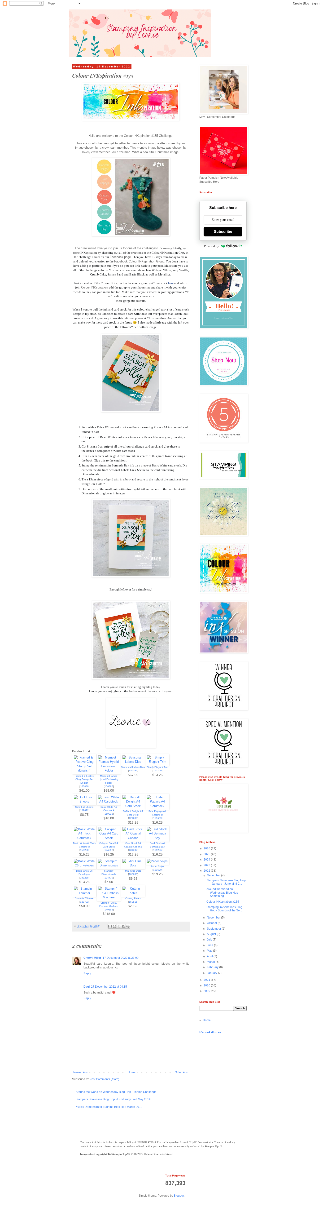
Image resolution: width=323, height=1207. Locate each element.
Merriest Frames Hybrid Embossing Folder (108, 779)
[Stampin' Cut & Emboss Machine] (109, 897)
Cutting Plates (133, 898)
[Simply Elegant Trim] (157, 761)
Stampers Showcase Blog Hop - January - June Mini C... (226, 882)
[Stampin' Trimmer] (84, 893)
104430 (109, 877)
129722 (84, 902)
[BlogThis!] (114, 926)
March (211, 961)
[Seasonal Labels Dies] (133, 761)
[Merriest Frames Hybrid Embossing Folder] (109, 770)
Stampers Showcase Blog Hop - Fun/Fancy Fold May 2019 (113, 1099)
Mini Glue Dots (133, 871)
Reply (87, 973)
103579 (157, 870)
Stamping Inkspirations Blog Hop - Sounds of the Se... (224, 908)
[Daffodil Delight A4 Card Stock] (133, 806)
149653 (109, 909)
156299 (133, 770)
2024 (207, 859)
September (214, 928)
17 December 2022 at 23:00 (121, 957)
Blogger (179, 1195)
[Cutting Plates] (133, 893)
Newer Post (80, 1072)
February (213, 967)
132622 (84, 810)
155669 (157, 818)
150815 (133, 902)
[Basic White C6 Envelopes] (84, 865)
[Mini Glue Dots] (133, 865)
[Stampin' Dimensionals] (109, 865)
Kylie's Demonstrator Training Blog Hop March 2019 (109, 1107)
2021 (207, 979)
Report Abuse (210, 1032)
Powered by (211, 246)
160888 (84, 786)
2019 (207, 991)
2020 (207, 985)
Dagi (86, 986)
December (214, 875)
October (212, 923)
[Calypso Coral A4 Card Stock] (109, 838)
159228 (109, 813)
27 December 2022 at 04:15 (109, 986)
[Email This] (110, 926)
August (212, 934)
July (210, 939)
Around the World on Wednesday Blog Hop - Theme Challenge (116, 1092)
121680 (133, 818)
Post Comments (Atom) (104, 1079)
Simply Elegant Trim (157, 767)
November (214, 917)
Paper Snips (157, 866)
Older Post (181, 1072)
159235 (84, 877)
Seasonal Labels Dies (133, 767)
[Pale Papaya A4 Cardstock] (157, 806)
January (212, 973)
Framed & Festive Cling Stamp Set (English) (84, 779)
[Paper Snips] (157, 861)
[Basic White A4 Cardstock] (109, 801)
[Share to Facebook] (123, 926)
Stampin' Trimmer (84, 898)
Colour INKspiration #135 (222, 901)
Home (131, 1072)
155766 (157, 770)
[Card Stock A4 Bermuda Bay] (157, 838)
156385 (109, 786)
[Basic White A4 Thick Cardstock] (84, 838)
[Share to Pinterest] (128, 926)
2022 (207, 870)
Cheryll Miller (92, 957)
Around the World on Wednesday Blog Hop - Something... (223, 893)
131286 (157, 850)
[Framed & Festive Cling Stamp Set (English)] (84, 770)
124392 (109, 850)
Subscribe (223, 232)
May (210, 950)
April (210, 956)
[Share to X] (119, 926)
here (171, 283)
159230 (84, 850)
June (210, 945)
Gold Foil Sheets (84, 807)
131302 (133, 850)
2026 (207, 848)
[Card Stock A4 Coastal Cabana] (133, 838)
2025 (207, 854)
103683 (133, 874)
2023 (207, 865)
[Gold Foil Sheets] (84, 801)
